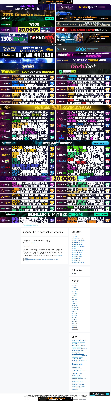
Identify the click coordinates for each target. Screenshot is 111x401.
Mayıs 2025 (74, 291)
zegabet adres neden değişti (29, 259)
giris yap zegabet (82, 342)
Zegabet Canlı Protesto (77, 242)
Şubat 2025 (74, 293)
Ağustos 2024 (75, 305)
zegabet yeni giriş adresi (81, 386)
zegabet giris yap (75, 361)
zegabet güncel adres (76, 367)
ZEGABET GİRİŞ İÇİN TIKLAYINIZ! (55, 44)
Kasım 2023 (74, 323)
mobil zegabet (83, 345)
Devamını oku (59, 255)
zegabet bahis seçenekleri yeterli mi (43, 259)
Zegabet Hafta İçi (76, 260)
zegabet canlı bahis (74, 355)
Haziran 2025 (75, 289)
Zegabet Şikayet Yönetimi (78, 262)
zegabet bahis (84, 348)
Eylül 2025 (74, 287)
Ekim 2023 (74, 325)
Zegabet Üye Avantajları (77, 250)
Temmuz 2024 (75, 307)
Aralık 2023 (74, 321)
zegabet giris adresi (76, 358)
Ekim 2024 (74, 301)
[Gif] (55, 107)
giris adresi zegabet (75, 342)
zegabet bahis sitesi (78, 350)
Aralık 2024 (74, 297)
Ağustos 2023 (75, 329)
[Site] (27, 78)
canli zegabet (82, 340)
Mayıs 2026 (74, 285)
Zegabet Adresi (75, 234)
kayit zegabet (76, 345)
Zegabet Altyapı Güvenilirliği (78, 240)
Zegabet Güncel (75, 366)
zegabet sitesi (83, 378)
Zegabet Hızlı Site (76, 258)
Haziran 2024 (75, 309)
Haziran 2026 (75, 283)
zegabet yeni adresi (78, 384)
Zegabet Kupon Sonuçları (77, 238)
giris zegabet (75, 343)
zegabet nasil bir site (54, 259)
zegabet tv (74, 379)
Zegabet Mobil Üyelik (77, 254)
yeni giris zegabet (79, 347)
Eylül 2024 (74, 303)
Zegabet (26, 258)
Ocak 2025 (74, 295)
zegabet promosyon (76, 378)
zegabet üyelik (79, 387)
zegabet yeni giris (74, 386)
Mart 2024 (74, 315)
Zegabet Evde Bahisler (77, 252)
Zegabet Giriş (75, 236)
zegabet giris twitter (83, 360)
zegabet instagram (84, 370)
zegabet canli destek (78, 354)
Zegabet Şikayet (75, 389)
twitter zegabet (74, 347)
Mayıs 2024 (74, 311)
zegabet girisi (76, 360)
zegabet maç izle (76, 375)
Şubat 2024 (74, 317)
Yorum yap (26, 260)
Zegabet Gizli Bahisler (77, 256)
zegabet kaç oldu (77, 373)
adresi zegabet (74, 340)
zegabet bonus (75, 352)
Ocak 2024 (74, 319)
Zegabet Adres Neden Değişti (37, 240)
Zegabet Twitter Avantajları (78, 246)
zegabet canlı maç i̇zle (82, 355)
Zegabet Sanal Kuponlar (77, 244)
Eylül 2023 (74, 327)
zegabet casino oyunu (75, 357)
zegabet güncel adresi (77, 369)
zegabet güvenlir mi (76, 370)
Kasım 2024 (74, 299)
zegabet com (80, 357)
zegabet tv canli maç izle (77, 381)
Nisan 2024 (74, 313)
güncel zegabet (80, 343)
